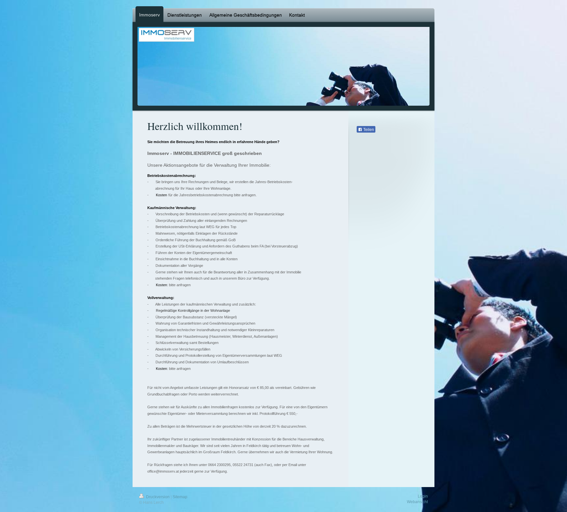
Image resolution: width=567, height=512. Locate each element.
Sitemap (180, 497)
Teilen (368, 129)
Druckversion (158, 497)
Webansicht (417, 502)
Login (423, 496)
